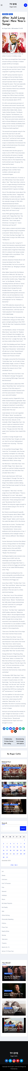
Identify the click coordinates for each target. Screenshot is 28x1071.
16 (3, 850)
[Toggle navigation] (1, 5)
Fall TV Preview (6, 883)
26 (14, 854)
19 (14, 850)
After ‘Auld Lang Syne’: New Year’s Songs (13, 21)
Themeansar (13, 1068)
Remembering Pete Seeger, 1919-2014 (20, 741)
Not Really (5, 907)
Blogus (22, 1066)
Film (3, 887)
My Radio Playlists (7, 903)
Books (3, 875)
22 (24, 850)
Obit (3, 911)
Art (5, 767)
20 (17, 850)
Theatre (6, 787)
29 (24, 854)
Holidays (5, 14)
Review (6, 770)
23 (3, 854)
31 (7, 857)
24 (7, 854)
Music (10, 14)
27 (17, 854)
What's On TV (14, 804)
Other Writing (16, 767)
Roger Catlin (7, 28)
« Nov (12, 865)
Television (5, 939)
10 (7, 847)
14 (21, 847)
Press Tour (5, 927)
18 (10, 850)
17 (7, 850)
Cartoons (4, 879)
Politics (4, 923)
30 (3, 857)
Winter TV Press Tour (8, 951)
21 (21, 850)
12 (14, 847)
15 (24, 847)
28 (21, 854)
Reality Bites (5, 931)
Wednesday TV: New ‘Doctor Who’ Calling (8, 741)
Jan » (16, 865)
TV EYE (13, 4)
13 (17, 847)
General (4, 891)
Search (4, 823)
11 (10, 847)
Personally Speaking (7, 919)
